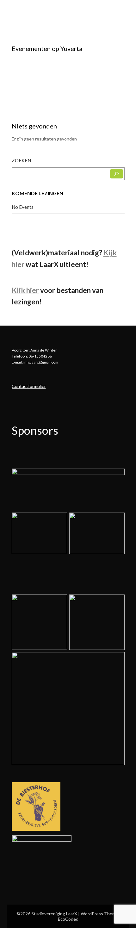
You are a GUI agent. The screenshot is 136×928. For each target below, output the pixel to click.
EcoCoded (68, 919)
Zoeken (21, 160)
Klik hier (25, 290)
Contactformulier (29, 386)
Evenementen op (47, 48)
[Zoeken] (116, 173)
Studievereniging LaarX (46, 11)
